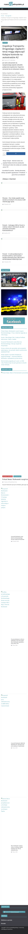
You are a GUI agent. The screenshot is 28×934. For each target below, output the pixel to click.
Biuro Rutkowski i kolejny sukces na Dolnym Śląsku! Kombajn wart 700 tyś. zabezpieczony (17, 848)
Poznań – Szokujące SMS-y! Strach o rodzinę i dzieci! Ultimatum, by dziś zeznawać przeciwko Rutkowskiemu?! (13, 227)
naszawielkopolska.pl (13, 927)
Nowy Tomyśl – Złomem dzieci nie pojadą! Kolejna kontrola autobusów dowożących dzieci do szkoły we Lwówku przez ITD (15, 164)
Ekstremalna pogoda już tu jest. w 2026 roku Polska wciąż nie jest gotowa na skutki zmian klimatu (14, 362)
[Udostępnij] (15, 153)
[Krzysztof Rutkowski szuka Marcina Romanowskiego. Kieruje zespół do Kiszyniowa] (5, 539)
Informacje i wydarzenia (7, 476)
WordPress (10, 929)
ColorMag (3, 929)
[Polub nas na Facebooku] (14, 318)
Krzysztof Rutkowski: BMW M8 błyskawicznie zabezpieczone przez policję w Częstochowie (18, 744)
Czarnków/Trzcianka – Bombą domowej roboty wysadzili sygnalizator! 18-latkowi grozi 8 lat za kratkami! (13, 173)
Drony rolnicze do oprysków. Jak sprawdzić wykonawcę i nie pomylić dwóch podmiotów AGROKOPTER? (14, 350)
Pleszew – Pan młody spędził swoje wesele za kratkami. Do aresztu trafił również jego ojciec (13, 200)
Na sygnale (5, 42)
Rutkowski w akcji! (17, 476)
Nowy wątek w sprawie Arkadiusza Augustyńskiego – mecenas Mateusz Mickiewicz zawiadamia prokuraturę (11, 356)
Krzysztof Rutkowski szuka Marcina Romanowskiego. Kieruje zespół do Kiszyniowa (11, 343)
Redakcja (13, 60)
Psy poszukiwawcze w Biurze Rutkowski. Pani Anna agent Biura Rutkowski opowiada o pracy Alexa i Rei (17, 641)
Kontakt (3, 923)
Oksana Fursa (14, 482)
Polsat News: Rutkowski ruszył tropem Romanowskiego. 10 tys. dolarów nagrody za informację (14, 333)
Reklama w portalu (6, 920)
